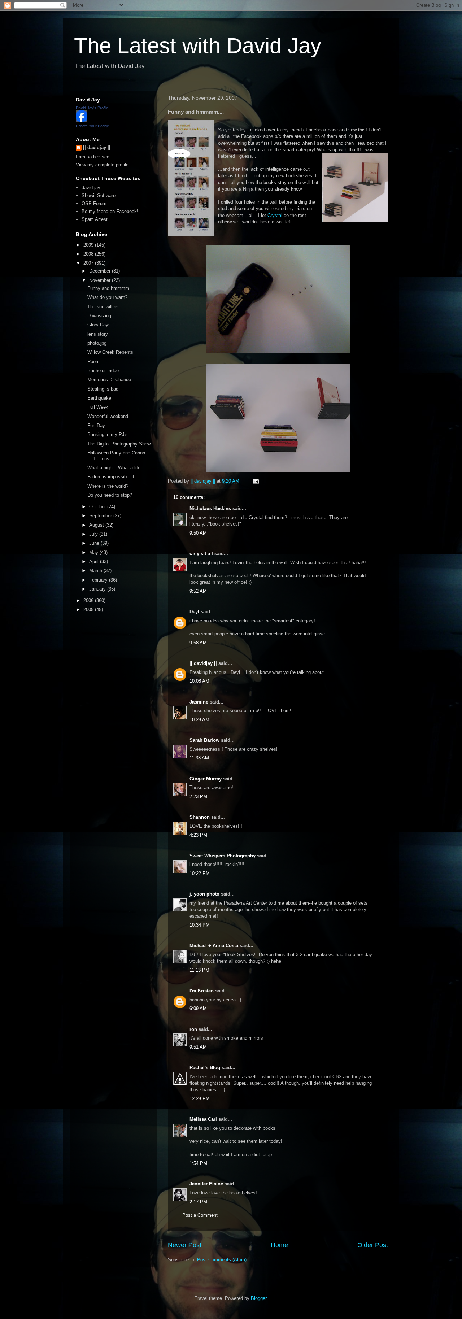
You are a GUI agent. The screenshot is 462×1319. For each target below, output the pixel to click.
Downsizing (99, 315)
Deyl (194, 611)
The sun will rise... (106, 306)
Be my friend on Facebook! (110, 211)
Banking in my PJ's (107, 434)
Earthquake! (100, 398)
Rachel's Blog (204, 1067)
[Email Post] (255, 481)
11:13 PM (199, 970)
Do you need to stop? (109, 495)
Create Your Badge (92, 126)
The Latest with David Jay (197, 46)
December (100, 271)
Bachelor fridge (103, 370)
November (100, 280)
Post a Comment (200, 1215)
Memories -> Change (109, 379)
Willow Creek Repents (110, 352)
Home (279, 1245)
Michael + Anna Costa (213, 945)
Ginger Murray (205, 779)
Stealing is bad (102, 389)
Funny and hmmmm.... (111, 288)
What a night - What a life (113, 467)
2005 (89, 609)
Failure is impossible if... (113, 476)
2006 (89, 600)
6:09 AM (198, 1008)
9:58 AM (198, 642)
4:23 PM (198, 835)
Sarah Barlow (204, 740)
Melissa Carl (203, 1119)
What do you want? (107, 297)
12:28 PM (199, 1098)
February (99, 580)
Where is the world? (107, 486)
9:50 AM (198, 533)
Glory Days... (101, 324)
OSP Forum (94, 203)
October (98, 506)
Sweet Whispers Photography (222, 855)
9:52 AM (198, 591)
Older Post (372, 1245)
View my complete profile (102, 164)
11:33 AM (199, 758)
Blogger (258, 1298)
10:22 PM (199, 873)
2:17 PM (198, 1202)
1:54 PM (198, 1163)
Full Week (97, 407)
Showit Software (99, 195)
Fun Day (96, 425)
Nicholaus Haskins (210, 508)
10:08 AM (199, 681)
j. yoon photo (204, 894)
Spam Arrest (95, 219)
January (98, 589)
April (94, 561)
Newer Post (184, 1245)
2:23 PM (198, 796)
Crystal (275, 215)
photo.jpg (96, 343)
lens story (97, 334)
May (94, 552)
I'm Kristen (201, 990)
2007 (89, 263)
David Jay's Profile (92, 108)
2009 (89, 245)
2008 (89, 254)
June (95, 543)
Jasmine (198, 702)
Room (93, 361)
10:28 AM (199, 719)
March (96, 570)
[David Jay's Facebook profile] (81, 120)
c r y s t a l (201, 553)
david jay (91, 187)
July (94, 534)
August (97, 525)
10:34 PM (199, 925)
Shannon (199, 817)
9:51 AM (198, 1047)
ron (193, 1029)
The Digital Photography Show (119, 444)
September (101, 515)
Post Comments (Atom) (222, 1259)
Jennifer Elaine (206, 1184)
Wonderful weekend (107, 416)
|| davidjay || (203, 663)
